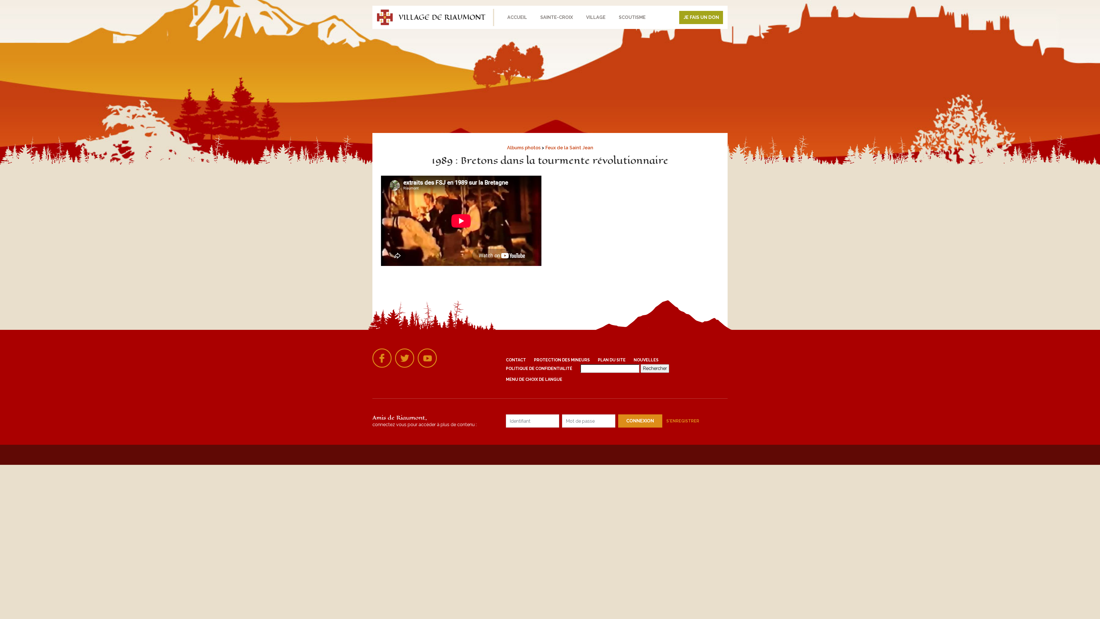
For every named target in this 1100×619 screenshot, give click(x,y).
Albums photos (524, 147)
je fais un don (701, 17)
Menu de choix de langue (534, 379)
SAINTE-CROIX (556, 17)
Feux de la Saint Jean (569, 147)
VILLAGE (596, 17)
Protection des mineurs (562, 360)
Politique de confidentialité (539, 368)
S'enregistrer (682, 421)
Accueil (517, 17)
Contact (516, 360)
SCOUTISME (632, 17)
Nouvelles (646, 360)
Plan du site (612, 360)
